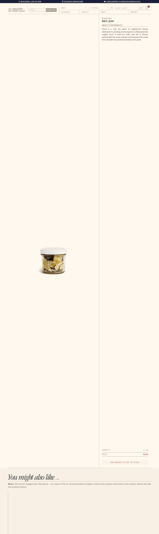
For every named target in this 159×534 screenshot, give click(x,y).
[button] (147, 8)
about (103, 12)
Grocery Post (106, 18)
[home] (17, 10)
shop (63, 8)
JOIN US (84, 12)
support (134, 12)
